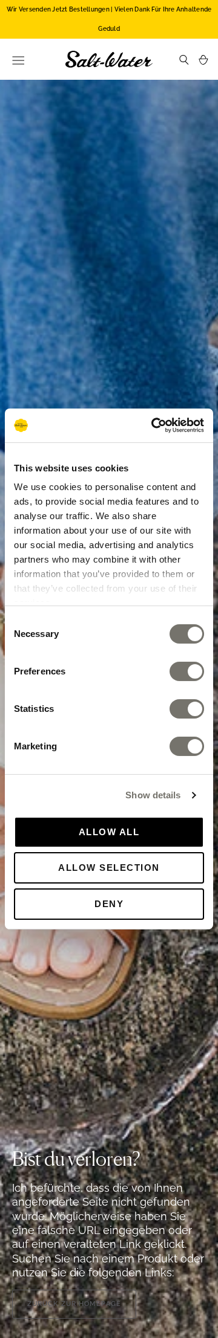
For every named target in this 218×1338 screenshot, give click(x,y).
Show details (152, 795)
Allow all (109, 831)
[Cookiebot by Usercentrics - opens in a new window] (154, 425)
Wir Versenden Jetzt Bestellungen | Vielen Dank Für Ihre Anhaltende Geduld (109, 19)
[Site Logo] (109, 59)
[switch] (187, 670)
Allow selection (109, 867)
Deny (109, 904)
